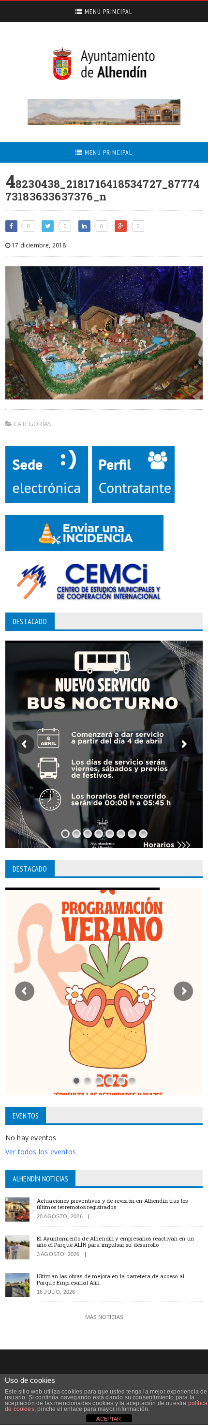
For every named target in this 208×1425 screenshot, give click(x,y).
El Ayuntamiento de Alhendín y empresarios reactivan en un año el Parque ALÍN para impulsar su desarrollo (115, 1241)
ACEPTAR (108, 1419)
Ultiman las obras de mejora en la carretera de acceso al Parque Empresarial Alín (110, 1279)
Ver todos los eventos (40, 1151)
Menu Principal (108, 11)
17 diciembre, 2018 (38, 245)
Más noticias (104, 1316)
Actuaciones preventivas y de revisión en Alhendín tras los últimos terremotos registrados (112, 1203)
